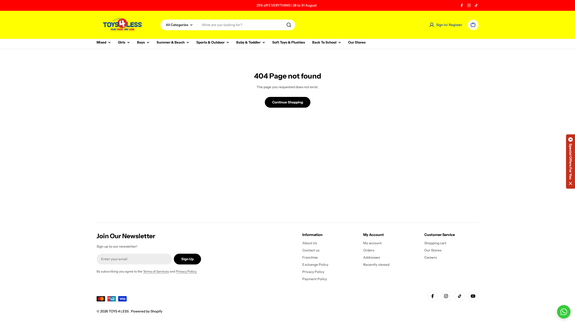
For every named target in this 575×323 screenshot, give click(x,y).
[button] (570, 161)
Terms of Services (156, 271)
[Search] (289, 25)
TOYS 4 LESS (119, 311)
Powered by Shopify (146, 311)
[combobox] (227, 25)
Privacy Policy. (186, 271)
